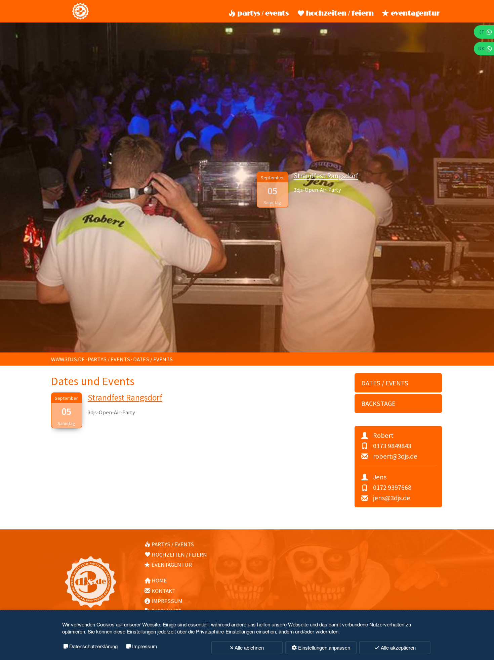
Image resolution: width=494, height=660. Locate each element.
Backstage (378, 403)
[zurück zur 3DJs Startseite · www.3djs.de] (80, 17)
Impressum (167, 601)
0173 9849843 (392, 445)
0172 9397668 (392, 487)
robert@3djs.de (395, 456)
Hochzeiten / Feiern (339, 13)
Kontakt (163, 591)
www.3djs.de (68, 359)
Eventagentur (415, 13)
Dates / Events (153, 359)
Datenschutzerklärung (93, 646)
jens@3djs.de (391, 497)
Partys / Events (262, 13)
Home (159, 580)
